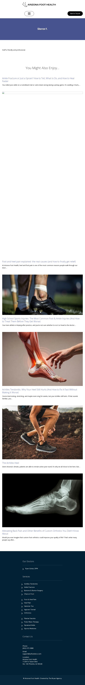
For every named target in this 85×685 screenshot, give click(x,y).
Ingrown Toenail (30, 610)
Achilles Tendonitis (31, 584)
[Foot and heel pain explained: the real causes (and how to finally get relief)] (42, 175)
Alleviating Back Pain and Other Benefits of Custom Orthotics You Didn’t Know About (40, 532)
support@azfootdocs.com (32, 654)
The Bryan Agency (55, 678)
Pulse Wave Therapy (31, 622)
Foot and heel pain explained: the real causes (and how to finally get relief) (39, 261)
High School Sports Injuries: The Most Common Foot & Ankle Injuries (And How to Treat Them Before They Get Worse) (40, 320)
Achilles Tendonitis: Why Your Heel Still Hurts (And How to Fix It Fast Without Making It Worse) (39, 391)
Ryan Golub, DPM (31, 569)
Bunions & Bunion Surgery (33, 590)
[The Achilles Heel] (42, 432)
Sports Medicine (30, 628)
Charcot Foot (29, 594)
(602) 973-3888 (28, 648)
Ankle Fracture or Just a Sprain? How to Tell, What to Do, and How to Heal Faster (38, 80)
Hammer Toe (29, 606)
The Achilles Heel (10, 462)
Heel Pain (27, 603)
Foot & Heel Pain (30, 599)
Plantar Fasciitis (30, 618)
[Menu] (29, 13)
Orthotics (27, 613)
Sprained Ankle (29, 625)
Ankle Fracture (29, 587)
